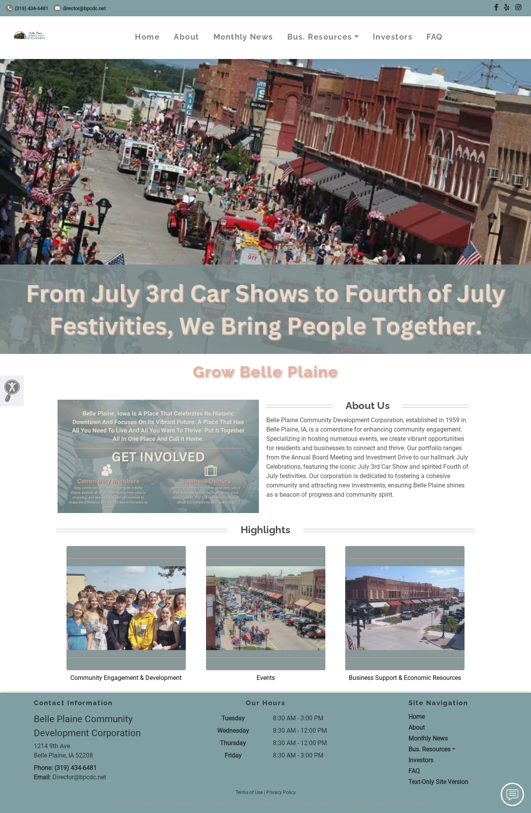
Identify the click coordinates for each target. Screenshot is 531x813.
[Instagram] (518, 7)
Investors (393, 37)
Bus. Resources (319, 37)
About (186, 37)
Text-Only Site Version (438, 781)
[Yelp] (506, 7)
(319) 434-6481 (31, 8)
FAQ (434, 37)
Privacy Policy (281, 792)
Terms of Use (249, 792)
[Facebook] (496, 7)
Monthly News (243, 37)
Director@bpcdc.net (84, 8)
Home (147, 37)
